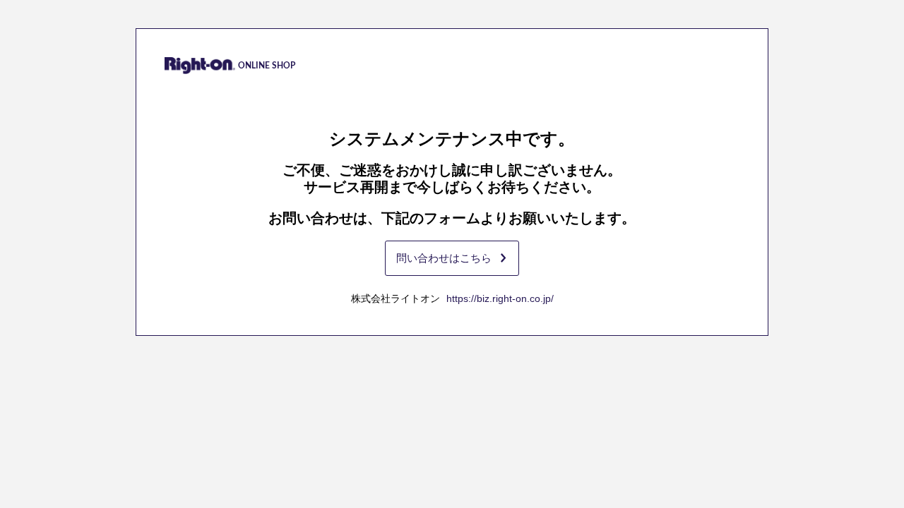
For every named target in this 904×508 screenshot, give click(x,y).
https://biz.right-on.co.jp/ (500, 298)
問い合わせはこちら (444, 258)
